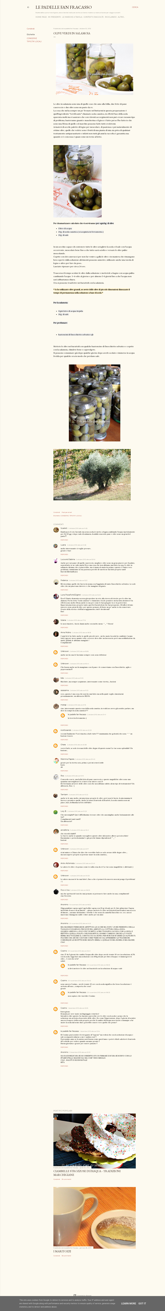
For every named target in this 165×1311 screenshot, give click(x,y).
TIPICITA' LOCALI (34, 41)
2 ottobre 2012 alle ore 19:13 (74, 678)
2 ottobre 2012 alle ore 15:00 (85, 559)
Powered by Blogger (84, 1295)
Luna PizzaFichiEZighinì (71, 595)
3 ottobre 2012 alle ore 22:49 (85, 863)
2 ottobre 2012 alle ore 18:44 (79, 664)
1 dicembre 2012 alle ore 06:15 (78, 1008)
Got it (142, 1303)
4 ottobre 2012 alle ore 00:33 (80, 876)
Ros (62, 776)
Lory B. (64, 811)
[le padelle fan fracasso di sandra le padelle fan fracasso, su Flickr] (77, 217)
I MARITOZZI (62, 1251)
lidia (62, 678)
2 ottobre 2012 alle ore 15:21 (78, 580)
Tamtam (64, 794)
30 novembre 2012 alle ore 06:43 (79, 981)
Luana (63, 545)
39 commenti (66, 1179)
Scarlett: (64, 528)
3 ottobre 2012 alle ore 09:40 (85, 759)
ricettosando (66, 730)
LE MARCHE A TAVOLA (72, 17)
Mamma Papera (67, 759)
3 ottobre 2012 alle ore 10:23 (77, 811)
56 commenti (66, 1256)
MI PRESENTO (54, 17)
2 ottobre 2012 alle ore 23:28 (77, 745)
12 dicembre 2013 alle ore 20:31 (79, 1052)
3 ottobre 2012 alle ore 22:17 (79, 849)
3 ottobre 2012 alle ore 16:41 (79, 830)
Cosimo (64, 951)
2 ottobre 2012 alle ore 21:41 (96, 714)
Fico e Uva (65, 890)
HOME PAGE (41, 17)
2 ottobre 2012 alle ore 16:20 (91, 595)
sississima (65, 690)
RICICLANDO (111, 17)
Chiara (63, 745)
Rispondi (64, 540)
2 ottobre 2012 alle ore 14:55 (77, 528)
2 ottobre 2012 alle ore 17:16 (76, 620)
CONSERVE (32, 38)
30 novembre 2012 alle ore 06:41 (79, 951)
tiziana (63, 620)
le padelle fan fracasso (77, 714)
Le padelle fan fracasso (64, 7)
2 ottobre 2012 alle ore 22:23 (82, 730)
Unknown (65, 651)
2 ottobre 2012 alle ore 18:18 (81, 632)
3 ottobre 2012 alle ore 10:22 (78, 795)
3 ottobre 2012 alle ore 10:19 (74, 776)
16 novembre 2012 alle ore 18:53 (80, 905)
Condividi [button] (30, 29)
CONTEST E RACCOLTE (94, 17)
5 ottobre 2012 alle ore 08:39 (80, 890)
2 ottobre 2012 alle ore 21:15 (76, 705)
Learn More (128, 1303)
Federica (64, 580)
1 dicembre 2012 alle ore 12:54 (90, 1031)
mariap (63, 705)
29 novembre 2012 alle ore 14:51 (80, 923)
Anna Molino (66, 632)
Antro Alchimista (68, 863)
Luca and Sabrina (68, 559)
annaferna (65, 830)
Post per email (67, 512)
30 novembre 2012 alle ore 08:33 (98, 965)
